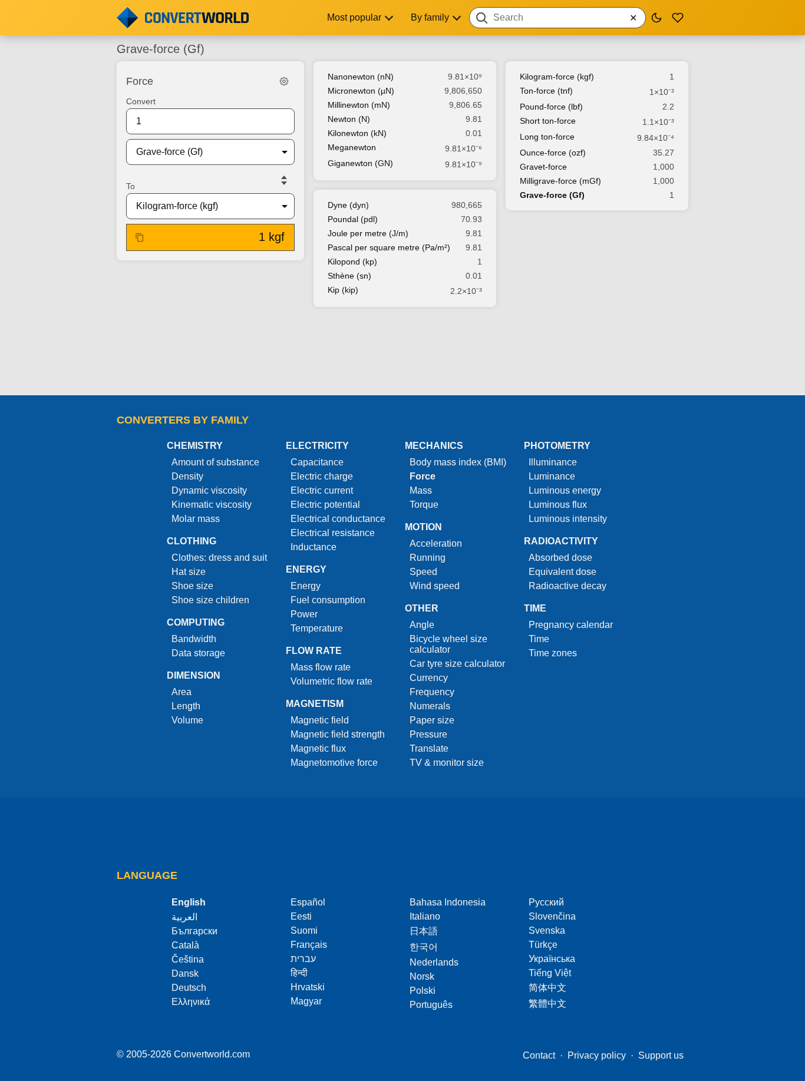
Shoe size (192, 586)
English (188, 902)
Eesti (301, 916)
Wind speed (435, 586)
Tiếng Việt (550, 973)
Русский (546, 902)
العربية (184, 917)
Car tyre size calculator (457, 664)
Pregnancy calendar (571, 625)
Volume (187, 720)
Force (423, 476)
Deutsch (188, 988)
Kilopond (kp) (352, 261)
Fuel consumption (328, 600)
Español (308, 902)
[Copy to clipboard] (139, 237)
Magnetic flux (318, 748)
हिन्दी (299, 973)
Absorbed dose (560, 558)
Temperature (317, 628)
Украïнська (552, 959)
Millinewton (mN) (359, 105)
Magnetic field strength (338, 734)
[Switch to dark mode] (656, 17)
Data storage (198, 653)
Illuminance (553, 462)
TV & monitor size (447, 763)
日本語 (424, 931)
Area (181, 692)
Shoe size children (210, 600)
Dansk (185, 973)
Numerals (430, 706)
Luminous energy (565, 490)
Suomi (304, 930)
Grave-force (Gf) (552, 195)
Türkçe (543, 945)
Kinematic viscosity (211, 505)
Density (187, 476)
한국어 (424, 947)
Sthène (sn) (349, 275)
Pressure (428, 734)
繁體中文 (547, 1004)
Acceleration (436, 543)
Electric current (322, 490)
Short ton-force (548, 120)
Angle (422, 625)
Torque (424, 505)
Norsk (422, 976)
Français (309, 945)
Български (194, 931)
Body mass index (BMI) (458, 462)
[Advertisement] (402, 352)
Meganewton (352, 147)
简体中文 (547, 988)
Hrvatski (308, 987)
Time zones (553, 653)
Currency (429, 678)
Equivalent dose (562, 572)
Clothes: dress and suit (219, 558)
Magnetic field (320, 720)
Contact (539, 1055)
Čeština (187, 959)
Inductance (313, 547)
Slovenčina (552, 916)
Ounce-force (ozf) (553, 152)
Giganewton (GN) (360, 163)
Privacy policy (597, 1055)
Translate (429, 748)
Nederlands (434, 962)
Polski (423, 991)
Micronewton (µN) (361, 90)
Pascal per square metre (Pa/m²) (389, 247)
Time (539, 639)
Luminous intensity (568, 519)
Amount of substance (215, 462)
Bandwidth (193, 639)
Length (185, 706)
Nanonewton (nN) (361, 76)
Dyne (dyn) (348, 205)
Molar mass (195, 519)
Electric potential (325, 505)
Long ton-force (547, 136)
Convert (141, 101)
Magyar (306, 1001)
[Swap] (284, 180)
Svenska (547, 930)
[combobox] (557, 17)
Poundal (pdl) (353, 219)
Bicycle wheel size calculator (448, 644)
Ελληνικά (190, 1002)
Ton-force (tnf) (546, 90)
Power (304, 614)
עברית (303, 959)
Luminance (552, 476)
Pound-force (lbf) (551, 106)
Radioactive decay (567, 586)
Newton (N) (349, 119)
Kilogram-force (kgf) (557, 76)
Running (428, 558)
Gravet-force (543, 166)
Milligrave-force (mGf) (560, 181)
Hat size (188, 572)
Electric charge (322, 476)
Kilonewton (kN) (357, 133)
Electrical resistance (333, 533)
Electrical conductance (338, 519)
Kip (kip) (343, 290)
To (130, 186)
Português (431, 1005)
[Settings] (284, 81)
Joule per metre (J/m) (368, 233)
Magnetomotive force (334, 763)
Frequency (432, 692)
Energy (306, 586)
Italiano (425, 916)
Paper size (432, 720)
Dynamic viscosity (209, 490)
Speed (423, 572)
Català (185, 945)
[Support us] (677, 17)
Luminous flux (558, 505)
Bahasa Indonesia (448, 902)
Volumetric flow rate (331, 681)
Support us (661, 1055)
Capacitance (317, 462)
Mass (421, 490)
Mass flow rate (321, 667)
